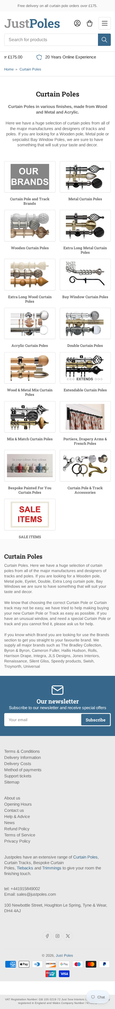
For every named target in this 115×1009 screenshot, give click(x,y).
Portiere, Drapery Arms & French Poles (85, 441)
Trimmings (51, 867)
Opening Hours (18, 804)
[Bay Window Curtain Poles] (85, 274)
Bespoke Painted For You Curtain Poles (29, 490)
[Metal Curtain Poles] (85, 177)
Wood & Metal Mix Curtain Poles (29, 392)
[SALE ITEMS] (30, 514)
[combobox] (57, 40)
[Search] (104, 40)
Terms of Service (19, 834)
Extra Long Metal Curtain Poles (85, 250)
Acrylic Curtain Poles (29, 345)
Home (9, 69)
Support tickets (18, 775)
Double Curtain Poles (85, 345)
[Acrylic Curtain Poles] (30, 323)
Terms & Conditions (22, 751)
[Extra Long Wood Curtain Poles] (30, 274)
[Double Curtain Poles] (85, 323)
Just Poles (64, 955)
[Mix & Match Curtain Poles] (30, 417)
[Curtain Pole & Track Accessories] (85, 465)
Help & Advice (17, 816)
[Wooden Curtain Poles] (30, 225)
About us (12, 798)
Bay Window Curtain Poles (85, 296)
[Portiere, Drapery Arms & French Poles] (85, 417)
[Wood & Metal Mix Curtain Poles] (30, 368)
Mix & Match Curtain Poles (30, 438)
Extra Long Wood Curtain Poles (30, 299)
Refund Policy (17, 828)
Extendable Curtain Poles (85, 389)
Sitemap (11, 782)
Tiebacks (25, 867)
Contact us (14, 810)
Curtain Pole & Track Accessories (85, 490)
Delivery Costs (17, 763)
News (9, 822)
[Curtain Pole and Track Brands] (30, 177)
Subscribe (96, 720)
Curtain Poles (30, 69)
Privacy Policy (17, 841)
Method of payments (23, 769)
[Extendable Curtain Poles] (85, 368)
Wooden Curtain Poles (30, 247)
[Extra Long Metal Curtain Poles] (85, 225)
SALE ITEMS (30, 536)
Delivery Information (22, 757)
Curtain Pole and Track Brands (29, 201)
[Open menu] (105, 23)
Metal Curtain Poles (85, 198)
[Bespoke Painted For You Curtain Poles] (30, 465)
